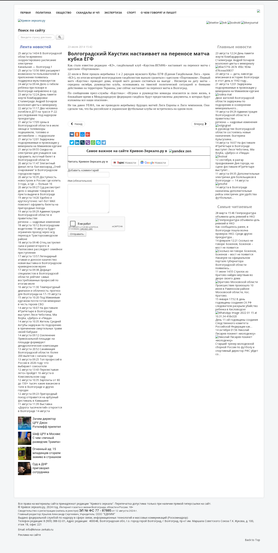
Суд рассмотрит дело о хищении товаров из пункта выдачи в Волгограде (39, 190)
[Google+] (87, 134)
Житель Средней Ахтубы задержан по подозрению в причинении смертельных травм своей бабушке (40, 327)
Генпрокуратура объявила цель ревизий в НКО (235, 225)
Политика (43, 12)
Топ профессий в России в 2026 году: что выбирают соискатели (40, 363)
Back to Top (252, 540)
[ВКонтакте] (72, 134)
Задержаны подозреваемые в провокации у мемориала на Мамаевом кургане (40, 142)
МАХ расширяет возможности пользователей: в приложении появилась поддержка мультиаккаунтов (39, 76)
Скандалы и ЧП (87, 12)
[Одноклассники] (77, 134)
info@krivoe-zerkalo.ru (39, 529)
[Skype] (98, 142)
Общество (63, 12)
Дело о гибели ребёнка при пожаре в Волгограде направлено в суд (38, 87)
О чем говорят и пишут (158, 12)
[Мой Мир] (82, 134)
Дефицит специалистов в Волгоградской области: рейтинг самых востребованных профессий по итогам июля (38, 276)
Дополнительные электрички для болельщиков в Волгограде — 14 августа (237, 185)
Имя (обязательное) (80, 180)
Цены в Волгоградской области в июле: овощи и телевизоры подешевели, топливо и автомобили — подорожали (38, 129)
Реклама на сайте (29, 535)
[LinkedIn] (77, 142)
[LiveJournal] (82, 142)
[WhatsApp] (93, 142)
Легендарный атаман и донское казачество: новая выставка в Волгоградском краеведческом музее (39, 261)
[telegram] (103, 142)
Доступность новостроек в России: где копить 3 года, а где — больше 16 (39, 180)
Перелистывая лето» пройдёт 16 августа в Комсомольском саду (38, 373)
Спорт (131, 12)
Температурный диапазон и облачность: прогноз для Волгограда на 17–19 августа (39, 290)
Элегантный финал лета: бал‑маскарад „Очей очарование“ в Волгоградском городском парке (39, 168)
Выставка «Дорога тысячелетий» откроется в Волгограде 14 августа (40, 407)
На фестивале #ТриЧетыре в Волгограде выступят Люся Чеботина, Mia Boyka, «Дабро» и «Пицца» (38, 313)
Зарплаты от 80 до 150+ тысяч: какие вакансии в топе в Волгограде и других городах (39, 385)
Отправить (77, 234)
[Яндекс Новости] (125, 163)
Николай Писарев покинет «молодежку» (236, 342)
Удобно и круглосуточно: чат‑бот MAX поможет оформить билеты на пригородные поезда (38, 203)
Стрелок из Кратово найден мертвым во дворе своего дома (234, 283)
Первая (25, 12)
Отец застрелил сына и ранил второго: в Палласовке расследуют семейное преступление (40, 248)
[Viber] (87, 142)
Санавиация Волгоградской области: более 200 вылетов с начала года (38, 352)
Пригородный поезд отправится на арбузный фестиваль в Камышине (38, 397)
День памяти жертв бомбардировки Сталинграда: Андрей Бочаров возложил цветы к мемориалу (37, 100)
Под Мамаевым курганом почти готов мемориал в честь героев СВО (39, 301)
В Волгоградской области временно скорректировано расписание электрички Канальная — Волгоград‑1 (40, 60)
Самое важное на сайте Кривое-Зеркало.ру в (127, 151)
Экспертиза (113, 12)
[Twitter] (72, 142)
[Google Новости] (153, 163)
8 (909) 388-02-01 (54, 521)
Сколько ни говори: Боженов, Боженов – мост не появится (234, 254)
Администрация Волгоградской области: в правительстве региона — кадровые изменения (39, 217)
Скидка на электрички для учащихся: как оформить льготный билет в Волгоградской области (37, 155)
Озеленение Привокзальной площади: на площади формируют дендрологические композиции (38, 340)
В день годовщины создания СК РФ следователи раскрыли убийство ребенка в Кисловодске (236, 312)
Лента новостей (35, 46)
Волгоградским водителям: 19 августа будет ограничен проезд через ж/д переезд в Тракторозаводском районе (38, 232)
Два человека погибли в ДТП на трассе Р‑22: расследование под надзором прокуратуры (37, 113)
